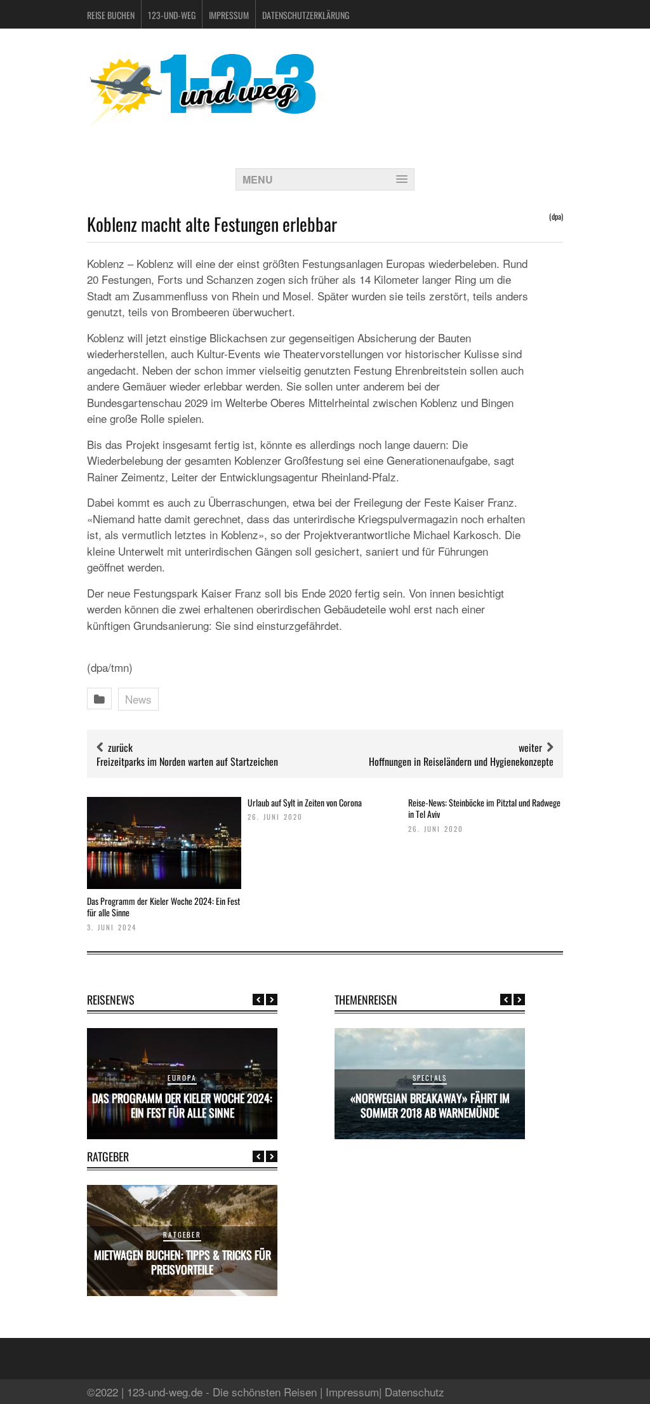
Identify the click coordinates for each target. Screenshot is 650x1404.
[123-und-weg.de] (201, 122)
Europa (182, 1078)
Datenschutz (414, 1392)
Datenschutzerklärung (305, 15)
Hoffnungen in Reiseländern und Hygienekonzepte (461, 761)
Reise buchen (111, 15)
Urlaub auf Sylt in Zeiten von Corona (305, 802)
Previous (258, 999)
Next (271, 999)
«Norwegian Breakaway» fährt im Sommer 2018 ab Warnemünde (430, 1105)
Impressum (229, 15)
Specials (430, 1078)
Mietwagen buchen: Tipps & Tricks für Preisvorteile (182, 1262)
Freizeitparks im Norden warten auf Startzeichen (187, 761)
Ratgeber (182, 1234)
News (138, 699)
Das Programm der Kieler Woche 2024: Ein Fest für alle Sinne (163, 906)
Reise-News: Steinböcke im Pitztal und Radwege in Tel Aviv (484, 808)
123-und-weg (172, 15)
